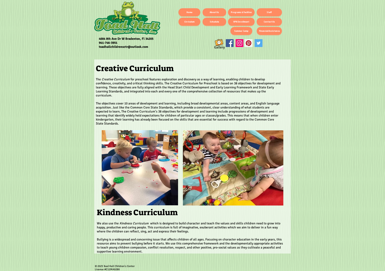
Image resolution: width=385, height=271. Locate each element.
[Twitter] (258, 43)
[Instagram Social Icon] (239, 43)
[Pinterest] (248, 43)
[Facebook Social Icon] (230, 43)
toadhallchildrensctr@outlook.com (123, 47)
